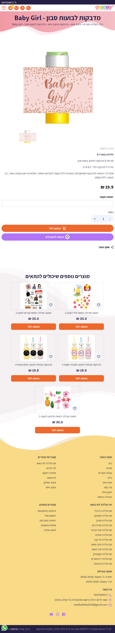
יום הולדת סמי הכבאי (101, 530)
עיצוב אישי (76, 24)
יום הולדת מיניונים (103, 563)
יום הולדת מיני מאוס (102, 549)
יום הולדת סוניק (104, 520)
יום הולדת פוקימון (103, 515)
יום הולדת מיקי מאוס (101, 544)
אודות (109, 468)
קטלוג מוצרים (90, 24)
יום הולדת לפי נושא (46, 463)
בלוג (110, 477)
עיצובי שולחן (50, 482)
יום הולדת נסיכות (103, 535)
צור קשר (108, 487)
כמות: (111, 212)
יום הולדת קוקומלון (102, 554)
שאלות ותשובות (48, 525)
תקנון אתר (107, 492)
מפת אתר (107, 482)
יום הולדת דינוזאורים (101, 559)
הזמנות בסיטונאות (47, 511)
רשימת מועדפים (48, 520)
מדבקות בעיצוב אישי (58, 24)
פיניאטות (51, 477)
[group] (57, 88)
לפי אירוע (51, 468)
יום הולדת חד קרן (103, 539)
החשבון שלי (50, 515)
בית (101, 24)
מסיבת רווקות (49, 473)
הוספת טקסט (106, 197)
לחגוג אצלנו (50, 530)
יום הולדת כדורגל (103, 511)
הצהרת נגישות (104, 497)
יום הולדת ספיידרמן (102, 525)
